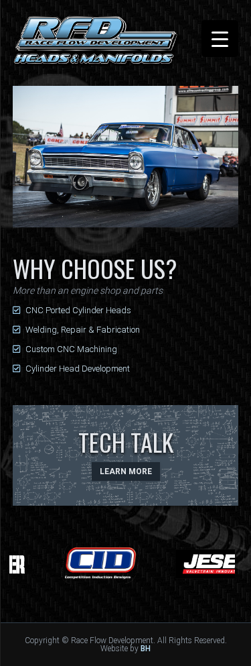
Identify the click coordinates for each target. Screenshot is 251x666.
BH (146, 648)
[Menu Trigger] (219, 38)
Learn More (126, 471)
